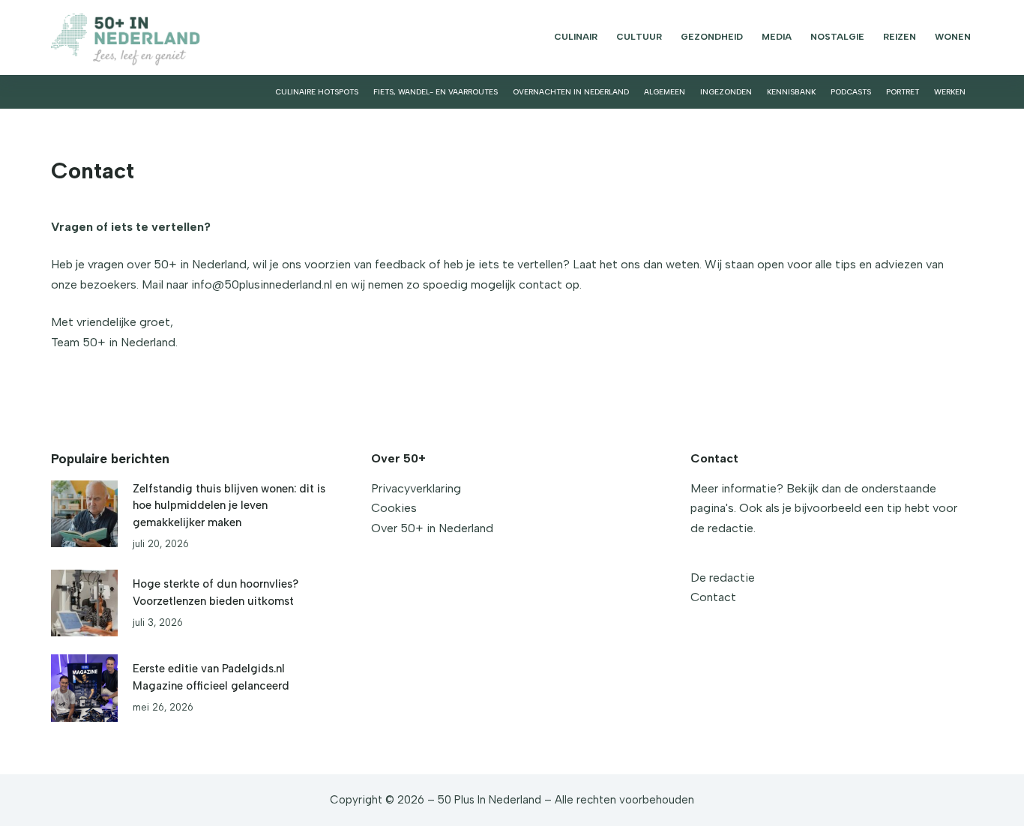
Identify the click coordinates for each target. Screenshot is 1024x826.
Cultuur (639, 36)
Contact (713, 597)
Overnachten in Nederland (571, 92)
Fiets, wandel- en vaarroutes (435, 92)
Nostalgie (837, 36)
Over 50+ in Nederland (432, 528)
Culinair (575, 36)
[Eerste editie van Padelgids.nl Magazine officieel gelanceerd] (84, 687)
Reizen (899, 36)
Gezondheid (712, 36)
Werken (950, 92)
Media (777, 36)
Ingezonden (726, 92)
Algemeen (664, 92)
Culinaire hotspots (316, 92)
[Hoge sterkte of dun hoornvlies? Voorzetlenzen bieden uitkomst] (84, 603)
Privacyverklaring (416, 488)
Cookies (394, 508)
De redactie (722, 577)
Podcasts (851, 92)
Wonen (953, 36)
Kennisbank (791, 92)
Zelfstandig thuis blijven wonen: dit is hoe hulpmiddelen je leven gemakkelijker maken (229, 505)
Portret (902, 92)
